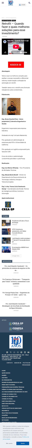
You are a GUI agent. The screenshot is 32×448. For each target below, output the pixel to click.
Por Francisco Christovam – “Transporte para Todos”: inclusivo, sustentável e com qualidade (16, 281)
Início (3, 17)
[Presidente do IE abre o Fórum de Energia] (6, 223)
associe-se (17, 362)
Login (23, 4)
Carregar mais (15, 256)
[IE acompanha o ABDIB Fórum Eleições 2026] (6, 249)
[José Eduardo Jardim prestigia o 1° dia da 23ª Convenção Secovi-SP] (6, 240)
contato (10, 362)
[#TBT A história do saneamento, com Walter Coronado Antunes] (6, 231)
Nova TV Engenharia (11, 17)
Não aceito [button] (9, 443)
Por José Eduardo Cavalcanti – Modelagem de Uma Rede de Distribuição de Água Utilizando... (16, 306)
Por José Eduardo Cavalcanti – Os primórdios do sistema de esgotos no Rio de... (16, 268)
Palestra (13, 20)
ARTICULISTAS (7, 261)
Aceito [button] (23, 443)
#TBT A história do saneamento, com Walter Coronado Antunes (19, 231)
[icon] (7, 352)
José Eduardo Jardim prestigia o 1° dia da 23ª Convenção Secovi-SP (21, 240)
